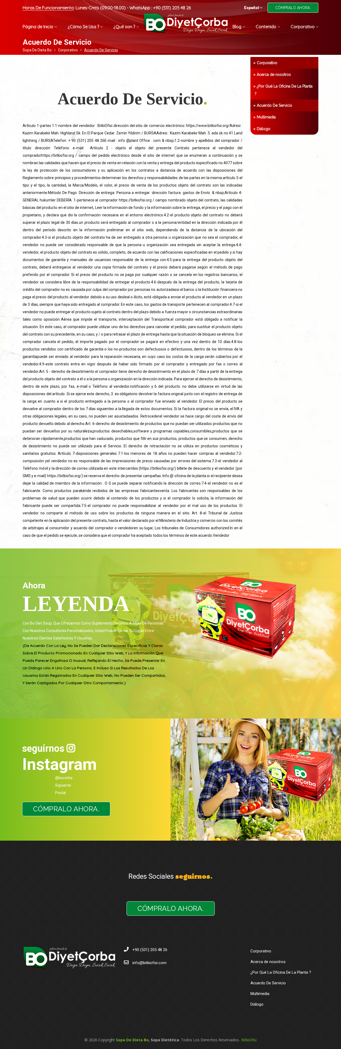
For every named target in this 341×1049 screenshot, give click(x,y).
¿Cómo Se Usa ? (83, 26)
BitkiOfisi (249, 1039)
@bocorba (63, 778)
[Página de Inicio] (185, 26)
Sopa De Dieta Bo (37, 50)
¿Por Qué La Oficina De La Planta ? (283, 90)
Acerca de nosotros (274, 74)
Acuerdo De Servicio (274, 105)
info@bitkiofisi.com (149, 962)
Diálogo (263, 129)
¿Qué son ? (124, 26)
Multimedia (266, 117)
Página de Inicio (38, 26)
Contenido (266, 26)
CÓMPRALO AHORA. (293, 8)
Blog (237, 26)
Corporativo (303, 26)
